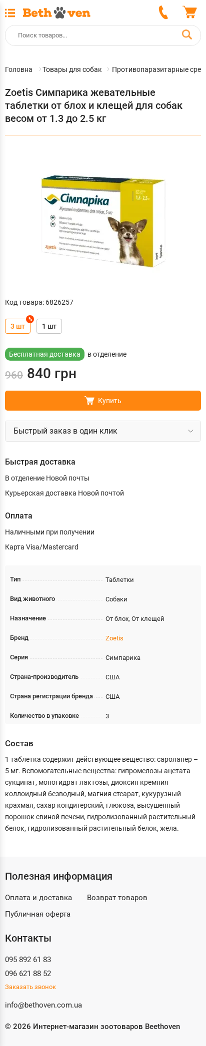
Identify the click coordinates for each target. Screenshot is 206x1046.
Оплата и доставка (38, 897)
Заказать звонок (30, 987)
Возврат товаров (117, 897)
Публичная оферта (37, 914)
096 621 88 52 (28, 973)
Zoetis (115, 638)
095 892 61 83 (28, 959)
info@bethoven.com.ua (43, 1005)
